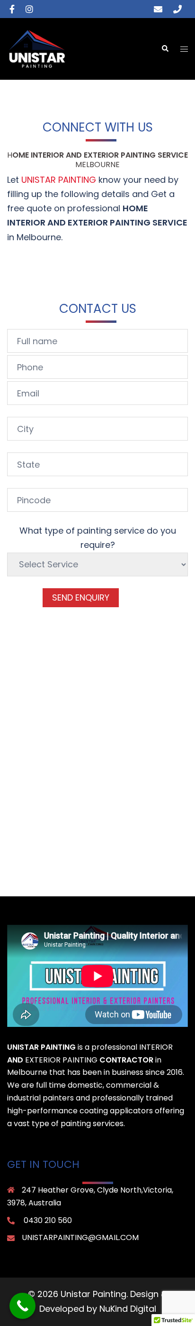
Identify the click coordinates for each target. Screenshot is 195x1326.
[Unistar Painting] (37, 48)
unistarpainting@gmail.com (80, 1237)
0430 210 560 (48, 1220)
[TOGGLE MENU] (184, 49)
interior (156, 1047)
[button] (164, 49)
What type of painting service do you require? (97, 538)
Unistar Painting (58, 180)
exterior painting (61, 1059)
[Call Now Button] (22, 1306)
